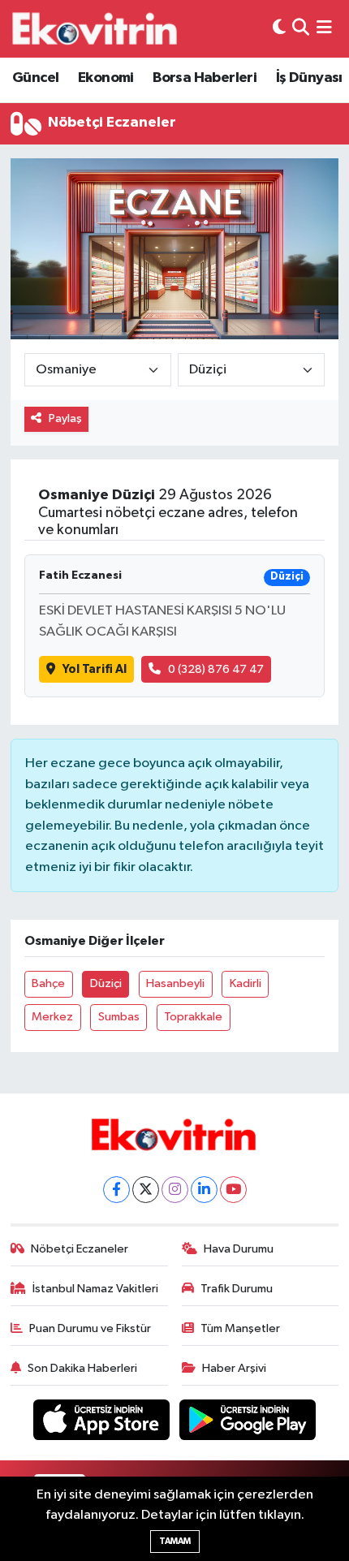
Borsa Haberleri (204, 78)
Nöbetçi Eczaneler (79, 1249)
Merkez (52, 1017)
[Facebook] (116, 1189)
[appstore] (103, 1422)
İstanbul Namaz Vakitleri (95, 1289)
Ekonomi (106, 78)
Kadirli (245, 983)
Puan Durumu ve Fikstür (90, 1328)
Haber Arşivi (234, 1368)
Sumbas (119, 1017)
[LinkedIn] (204, 1189)
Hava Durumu (239, 1249)
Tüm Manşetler (240, 1328)
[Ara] (300, 29)
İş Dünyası (309, 78)
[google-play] (248, 1422)
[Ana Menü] (324, 29)
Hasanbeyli (175, 983)
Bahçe (48, 983)
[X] (145, 1189)
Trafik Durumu (236, 1289)
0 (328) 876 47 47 (216, 669)
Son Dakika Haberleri (82, 1368)
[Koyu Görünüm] (279, 29)
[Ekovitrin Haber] (96, 28)
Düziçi (106, 983)
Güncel (35, 78)
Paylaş (65, 418)
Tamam (175, 1541)
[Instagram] (175, 1189)
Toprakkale (193, 1017)
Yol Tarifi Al (94, 669)
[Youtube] (233, 1189)
